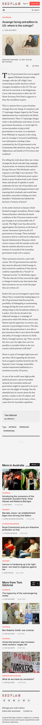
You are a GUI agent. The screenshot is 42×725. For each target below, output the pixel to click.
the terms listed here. (10, 722)
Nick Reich (8, 505)
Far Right (6, 510)
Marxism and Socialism (11, 676)
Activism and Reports (10, 524)
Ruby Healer (8, 573)
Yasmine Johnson (10, 533)
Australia (6, 17)
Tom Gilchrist (10, 30)
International (9, 431)
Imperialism (24, 427)
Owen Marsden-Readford (14, 519)
